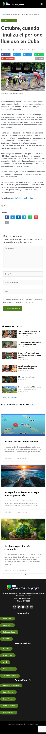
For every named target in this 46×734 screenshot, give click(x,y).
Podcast (6, 639)
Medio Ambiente (10, 21)
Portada (3, 14)
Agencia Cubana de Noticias (21, 198)
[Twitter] (19, 607)
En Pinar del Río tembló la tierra (21, 441)
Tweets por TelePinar (9, 397)
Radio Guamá (8, 692)
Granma (6, 649)
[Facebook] (15, 607)
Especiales (7, 618)
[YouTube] (23, 607)
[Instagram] (31, 607)
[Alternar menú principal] (41, 4)
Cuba (5, 206)
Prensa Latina (8, 669)
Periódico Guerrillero (11, 685)
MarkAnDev (34, 724)
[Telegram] (27, 607)
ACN (5, 662)
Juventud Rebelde (9, 676)
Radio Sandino (8, 712)
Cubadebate (7, 655)
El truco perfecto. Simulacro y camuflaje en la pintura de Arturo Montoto (29, 355)
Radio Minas (8, 699)
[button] (5, 54)
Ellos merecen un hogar (26, 377)
